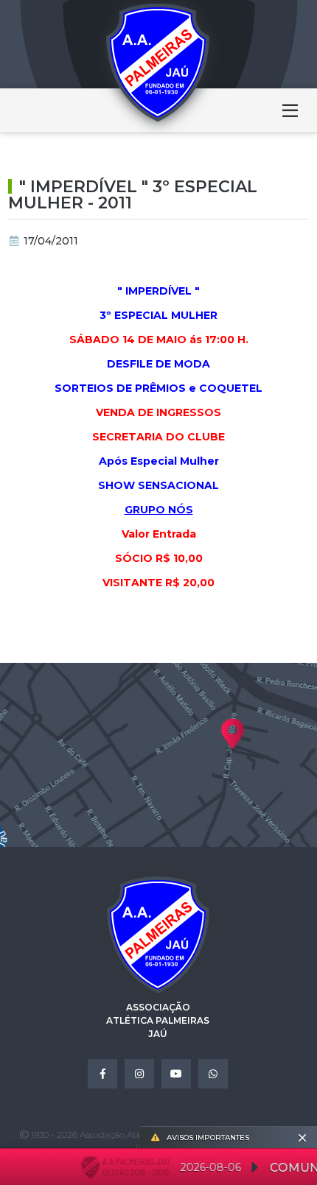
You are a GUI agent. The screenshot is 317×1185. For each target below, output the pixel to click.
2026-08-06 (205, 1167)
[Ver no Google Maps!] (158, 755)
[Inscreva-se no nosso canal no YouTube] (176, 1074)
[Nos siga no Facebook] (102, 1074)
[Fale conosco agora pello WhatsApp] (213, 1074)
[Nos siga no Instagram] (139, 1074)
